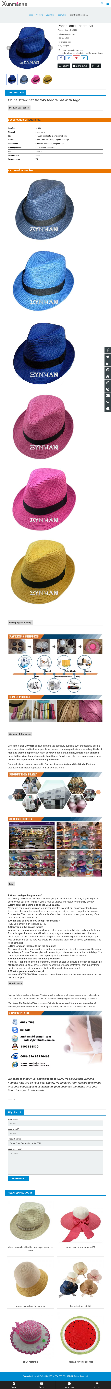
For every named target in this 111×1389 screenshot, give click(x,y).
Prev (9, 48)
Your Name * (13, 1119)
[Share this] (61, 57)
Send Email (81, 66)
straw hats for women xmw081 (80, 1247)
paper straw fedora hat (72, 50)
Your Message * (15, 1149)
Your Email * (13, 1129)
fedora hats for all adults (73, 53)
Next (50, 48)
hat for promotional (94, 53)
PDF (97, 66)
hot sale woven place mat (81, 1362)
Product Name (14, 1139)
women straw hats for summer (30, 1306)
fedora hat (55, 100)
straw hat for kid (30, 1362)
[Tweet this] (68, 57)
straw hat (26, 100)
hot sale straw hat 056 (80, 1306)
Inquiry (65, 66)
